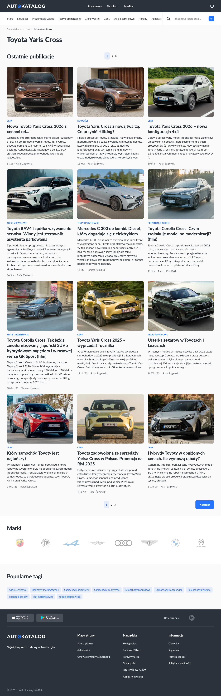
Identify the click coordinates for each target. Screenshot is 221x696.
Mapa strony (86, 635)
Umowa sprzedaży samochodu (93, 656)
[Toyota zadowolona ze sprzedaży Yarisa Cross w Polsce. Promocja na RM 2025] (110, 419)
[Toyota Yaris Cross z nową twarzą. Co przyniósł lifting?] (110, 92)
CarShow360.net (132, 650)
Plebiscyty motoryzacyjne (45, 589)
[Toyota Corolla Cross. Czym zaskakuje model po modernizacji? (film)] (181, 194)
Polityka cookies (177, 656)
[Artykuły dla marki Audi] (123, 543)
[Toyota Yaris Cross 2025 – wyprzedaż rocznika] (110, 306)
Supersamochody (18, 596)
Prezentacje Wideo (159, 223)
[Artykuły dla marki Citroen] (201, 543)
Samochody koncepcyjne (169, 589)
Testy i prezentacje (69, 19)
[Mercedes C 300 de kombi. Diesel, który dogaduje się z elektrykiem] (110, 194)
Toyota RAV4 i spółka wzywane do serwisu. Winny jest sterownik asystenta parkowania (39, 233)
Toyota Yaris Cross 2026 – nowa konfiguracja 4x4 (177, 128)
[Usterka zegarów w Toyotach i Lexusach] (181, 306)
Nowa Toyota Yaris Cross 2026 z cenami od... (36, 128)
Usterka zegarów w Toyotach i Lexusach (176, 342)
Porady (143, 19)
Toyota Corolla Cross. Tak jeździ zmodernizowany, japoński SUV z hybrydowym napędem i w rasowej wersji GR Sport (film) (39, 348)
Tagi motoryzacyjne (43, 596)
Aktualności (83, 650)
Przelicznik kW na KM (134, 670)
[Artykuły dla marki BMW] (175, 543)
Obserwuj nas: (171, 618)
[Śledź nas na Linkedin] (192, 618)
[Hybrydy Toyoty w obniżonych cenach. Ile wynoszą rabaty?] (181, 419)
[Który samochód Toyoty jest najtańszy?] (40, 419)
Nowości (22, 19)
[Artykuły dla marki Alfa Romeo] (45, 543)
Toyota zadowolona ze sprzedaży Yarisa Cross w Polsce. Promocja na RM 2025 (109, 458)
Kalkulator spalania (133, 676)
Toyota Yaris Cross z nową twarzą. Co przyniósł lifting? (108, 128)
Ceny (107, 19)
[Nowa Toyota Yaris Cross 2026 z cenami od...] (40, 92)
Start (10, 19)
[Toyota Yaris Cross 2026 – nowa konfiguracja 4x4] (181, 92)
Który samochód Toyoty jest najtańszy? (33, 455)
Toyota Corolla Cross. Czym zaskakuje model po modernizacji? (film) (179, 233)
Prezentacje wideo (43, 19)
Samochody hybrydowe (137, 589)
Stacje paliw (129, 663)
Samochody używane (199, 589)
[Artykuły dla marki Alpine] (71, 543)
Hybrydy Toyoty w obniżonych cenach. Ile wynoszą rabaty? (176, 455)
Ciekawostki (92, 19)
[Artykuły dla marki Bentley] (149, 543)
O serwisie (174, 643)
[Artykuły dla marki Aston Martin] (97, 543)
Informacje (176, 635)
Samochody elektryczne (106, 589)
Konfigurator (129, 643)
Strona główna (85, 643)
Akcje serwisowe (124, 19)
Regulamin (174, 650)
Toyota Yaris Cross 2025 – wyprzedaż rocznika (101, 342)
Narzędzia (130, 635)
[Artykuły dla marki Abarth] (19, 543)
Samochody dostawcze (76, 589)
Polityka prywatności (179, 663)
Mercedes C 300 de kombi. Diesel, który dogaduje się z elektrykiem (109, 231)
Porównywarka (131, 656)
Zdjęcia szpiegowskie (69, 596)
